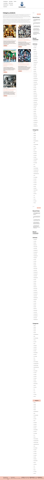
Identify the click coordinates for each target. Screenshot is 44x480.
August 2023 (35, 299)
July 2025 (35, 259)
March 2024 (35, 286)
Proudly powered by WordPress (25, 477)
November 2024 (35, 80)
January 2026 (35, 248)
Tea (34, 195)
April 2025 (35, 71)
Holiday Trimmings (11, 3)
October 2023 (35, 102)
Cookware (35, 341)
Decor (34, 343)
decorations (35, 153)
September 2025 (36, 62)
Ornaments (35, 182)
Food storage (35, 162)
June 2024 (35, 87)
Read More (5, 45)
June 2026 (35, 47)
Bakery (35, 131)
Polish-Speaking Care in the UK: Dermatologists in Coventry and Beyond (36, 20)
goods (34, 166)
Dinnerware (35, 155)
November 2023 (35, 100)
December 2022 (35, 120)
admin (5, 38)
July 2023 (35, 107)
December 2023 (35, 98)
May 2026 (35, 49)
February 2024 (35, 288)
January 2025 (35, 270)
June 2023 (35, 109)
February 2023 (35, 310)
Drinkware (35, 157)
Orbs (34, 175)
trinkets (35, 202)
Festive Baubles (11, 1)
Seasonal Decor (5, 6)
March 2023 (35, 308)
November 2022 (35, 122)
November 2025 (35, 58)
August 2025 (35, 257)
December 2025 (35, 56)
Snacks (35, 385)
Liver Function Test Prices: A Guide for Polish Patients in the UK (36, 23)
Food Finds (15, 1)
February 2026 (35, 246)
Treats (34, 392)
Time (34, 197)
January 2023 (35, 118)
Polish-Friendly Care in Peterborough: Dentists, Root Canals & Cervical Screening (36, 29)
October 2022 (35, 317)
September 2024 (36, 277)
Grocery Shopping (5, 3)
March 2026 (35, 51)
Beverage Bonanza (5, 1)
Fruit (34, 164)
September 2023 (36, 297)
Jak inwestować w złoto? (8, 39)
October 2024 (35, 82)
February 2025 (35, 268)
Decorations (35, 151)
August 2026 (35, 239)
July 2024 (35, 279)
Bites (34, 142)
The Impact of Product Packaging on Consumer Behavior (8, 64)
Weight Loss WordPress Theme (34, 477)
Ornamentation (35, 177)
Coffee (34, 146)
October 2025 (35, 60)
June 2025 (35, 67)
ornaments (35, 372)
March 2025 (35, 266)
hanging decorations (36, 363)
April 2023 (35, 113)
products (35, 186)
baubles (35, 137)
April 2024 (35, 91)
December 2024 (35, 78)
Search (33, 206)
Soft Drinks (35, 193)
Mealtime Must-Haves (36, 173)
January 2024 (35, 290)
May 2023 (35, 111)
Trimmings (35, 394)
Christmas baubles (36, 144)
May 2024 (35, 89)
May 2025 (35, 69)
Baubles (35, 133)
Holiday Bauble (22, 7)
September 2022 (36, 319)
